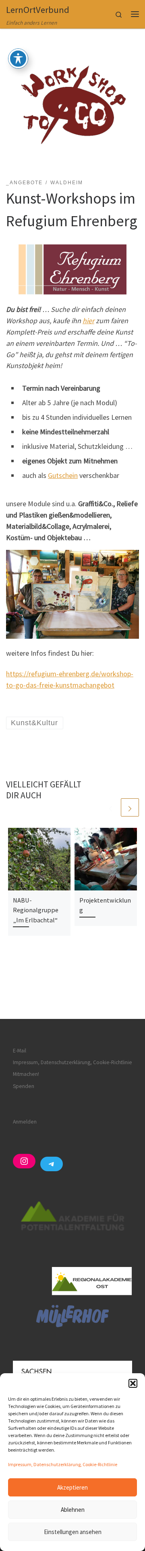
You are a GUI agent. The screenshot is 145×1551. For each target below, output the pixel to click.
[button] (133, 1383)
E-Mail (19, 1050)
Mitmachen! (26, 1074)
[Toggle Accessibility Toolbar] (18, 58)
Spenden (23, 1086)
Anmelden (25, 1121)
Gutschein (63, 475)
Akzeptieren (72, 1487)
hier (88, 320)
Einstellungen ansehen (73, 1532)
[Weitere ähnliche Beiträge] (130, 807)
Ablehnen (73, 1509)
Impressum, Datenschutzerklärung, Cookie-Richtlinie (62, 1464)
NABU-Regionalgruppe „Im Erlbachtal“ (35, 910)
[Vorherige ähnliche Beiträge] (111, 807)
